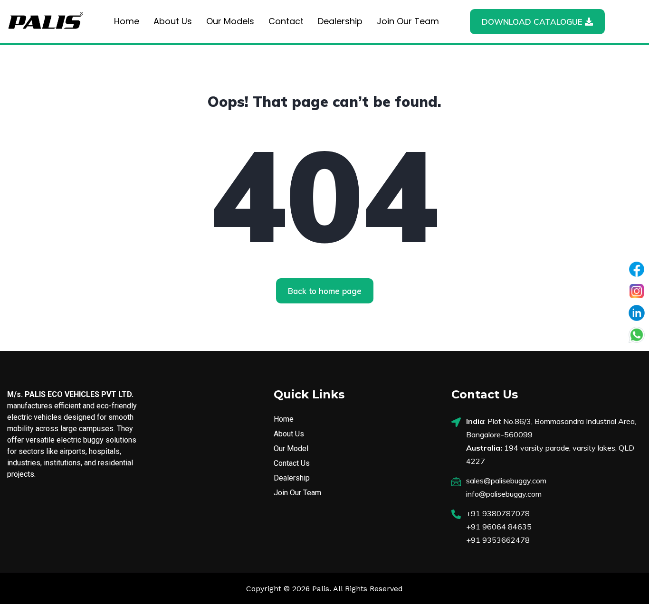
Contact (286, 21)
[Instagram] (636, 291)
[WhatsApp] (636, 334)
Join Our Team (408, 21)
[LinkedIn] (636, 312)
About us (172, 21)
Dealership (340, 21)
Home (126, 21)
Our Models (230, 21)
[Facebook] (636, 269)
